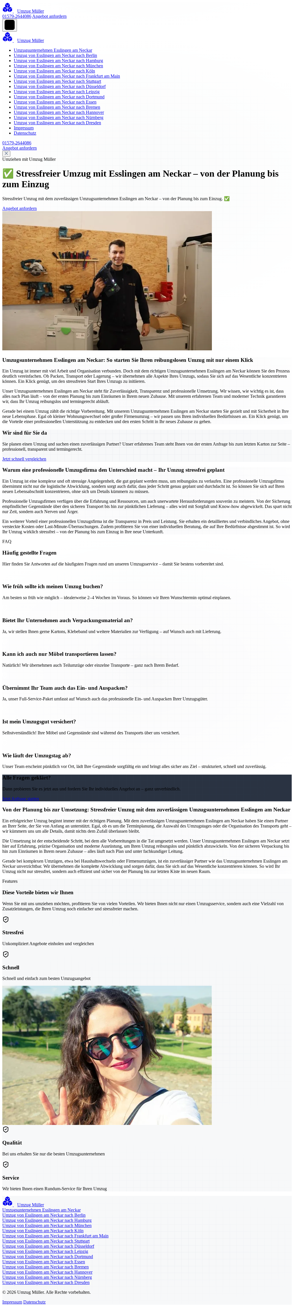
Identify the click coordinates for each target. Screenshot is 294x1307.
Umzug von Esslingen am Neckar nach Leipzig (57, 91)
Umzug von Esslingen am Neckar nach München (58, 65)
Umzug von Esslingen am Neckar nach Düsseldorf (60, 86)
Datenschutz (25, 133)
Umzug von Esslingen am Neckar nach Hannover (59, 112)
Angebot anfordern (49, 16)
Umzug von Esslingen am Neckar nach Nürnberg (58, 117)
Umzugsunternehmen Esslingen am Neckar (53, 50)
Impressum (24, 127)
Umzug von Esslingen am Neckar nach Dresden (57, 122)
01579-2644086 (16, 16)
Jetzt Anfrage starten (20, 798)
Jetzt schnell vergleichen (24, 458)
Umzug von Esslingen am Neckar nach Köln (54, 70)
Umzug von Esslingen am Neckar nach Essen (55, 102)
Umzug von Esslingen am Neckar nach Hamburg (58, 60)
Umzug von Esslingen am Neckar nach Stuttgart (57, 81)
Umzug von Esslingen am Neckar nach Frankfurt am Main (67, 76)
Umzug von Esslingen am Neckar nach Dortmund (59, 96)
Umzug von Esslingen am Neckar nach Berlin (55, 55)
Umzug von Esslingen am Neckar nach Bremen (57, 107)
